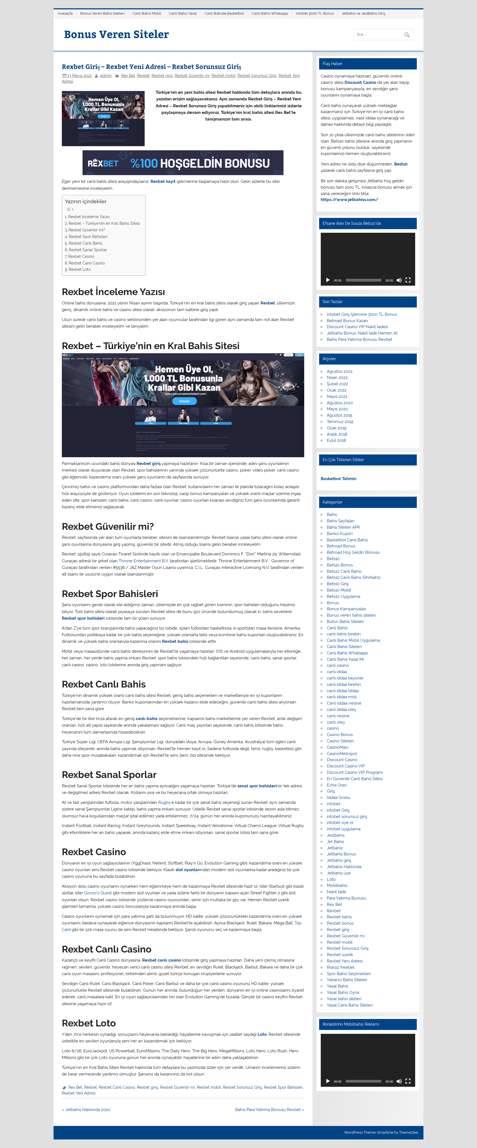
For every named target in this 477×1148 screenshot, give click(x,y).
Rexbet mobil (223, 75)
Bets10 (333, 558)
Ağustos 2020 (340, 402)
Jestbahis (335, 835)
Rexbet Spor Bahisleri (88, 236)
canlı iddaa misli (342, 696)
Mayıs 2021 (337, 396)
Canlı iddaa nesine (344, 703)
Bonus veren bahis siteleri (351, 615)
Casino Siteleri (340, 740)
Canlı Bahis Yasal (183, 13)
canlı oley (336, 722)
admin (106, 75)
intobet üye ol (340, 822)
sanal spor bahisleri (257, 785)
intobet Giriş (338, 810)
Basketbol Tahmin (338, 478)
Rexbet (143, 75)
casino (333, 728)
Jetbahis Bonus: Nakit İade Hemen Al (362, 333)
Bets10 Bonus (340, 565)
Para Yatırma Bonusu (346, 898)
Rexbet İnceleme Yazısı (89, 217)
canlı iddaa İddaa (343, 690)
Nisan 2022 (337, 377)
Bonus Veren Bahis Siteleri (102, 13)
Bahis (332, 514)
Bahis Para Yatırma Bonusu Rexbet (359, 339)
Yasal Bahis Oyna (343, 992)
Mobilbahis (337, 885)
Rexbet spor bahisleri (83, 618)
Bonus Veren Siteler (116, 34)
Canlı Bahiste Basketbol (224, 13)
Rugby (164, 802)
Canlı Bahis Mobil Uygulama (353, 640)
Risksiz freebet (340, 967)
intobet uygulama (344, 828)
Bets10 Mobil (339, 590)
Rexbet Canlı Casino (87, 263)
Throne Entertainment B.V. (144, 560)
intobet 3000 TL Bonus (315, 13)
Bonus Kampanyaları (346, 608)
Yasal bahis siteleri (344, 998)
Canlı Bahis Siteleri (344, 646)
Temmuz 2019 (340, 421)
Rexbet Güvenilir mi (192, 75)
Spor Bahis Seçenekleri (349, 973)
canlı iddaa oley (341, 709)
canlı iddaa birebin (344, 684)
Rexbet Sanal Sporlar (88, 250)
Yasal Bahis (337, 986)
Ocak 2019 (336, 428)
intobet (333, 803)
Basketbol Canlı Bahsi (347, 539)
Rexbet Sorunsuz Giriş (257, 75)
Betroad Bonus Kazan (347, 320)
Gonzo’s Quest (98, 892)
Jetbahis (335, 847)
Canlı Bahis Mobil (146, 13)
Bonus (333, 602)
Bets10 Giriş (338, 583)
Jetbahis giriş (339, 860)
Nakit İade (336, 891)
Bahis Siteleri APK (343, 527)
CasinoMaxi (337, 747)
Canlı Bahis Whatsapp (270, 13)
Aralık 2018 (337, 434)
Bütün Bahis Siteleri (345, 621)
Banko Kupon (340, 533)
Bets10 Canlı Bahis (344, 571)
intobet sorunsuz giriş (347, 816)
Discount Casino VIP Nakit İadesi (357, 326)
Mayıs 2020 (337, 408)
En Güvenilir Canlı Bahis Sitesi (355, 778)
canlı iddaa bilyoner (345, 678)
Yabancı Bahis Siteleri (347, 979)
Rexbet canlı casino (161, 960)
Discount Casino (342, 759)
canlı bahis (146, 718)
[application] (368, 259)
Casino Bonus (340, 734)
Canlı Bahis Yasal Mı (345, 659)
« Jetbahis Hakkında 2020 (86, 1109)
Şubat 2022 (337, 383)
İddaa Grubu (338, 797)
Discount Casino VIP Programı (355, 772)
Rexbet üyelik (340, 954)
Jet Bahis (335, 841)
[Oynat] (328, 280)
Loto (262, 1034)
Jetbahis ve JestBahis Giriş (363, 13)
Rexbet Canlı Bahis (85, 243)
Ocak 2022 (337, 390)
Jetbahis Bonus (341, 854)
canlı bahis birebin (344, 633)
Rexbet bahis (175, 641)
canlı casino (338, 665)
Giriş (331, 791)
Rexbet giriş (162, 75)
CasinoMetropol (342, 753)
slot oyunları (188, 869)
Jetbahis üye (339, 873)
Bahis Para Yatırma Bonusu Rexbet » (269, 1109)
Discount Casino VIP (346, 766)
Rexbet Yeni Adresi (79, 1093)
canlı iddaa (337, 671)
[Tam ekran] (408, 280)
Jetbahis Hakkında (344, 866)
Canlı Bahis (337, 627)
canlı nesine (338, 715)
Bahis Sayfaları (340, 520)
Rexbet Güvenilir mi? (86, 230)
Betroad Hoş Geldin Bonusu (353, 552)
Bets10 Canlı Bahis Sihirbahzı (353, 577)
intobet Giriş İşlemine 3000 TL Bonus (362, 314)
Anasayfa (65, 13)
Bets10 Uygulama (343, 596)
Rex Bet (128, 75)
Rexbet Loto (80, 269)
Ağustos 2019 (339, 415)
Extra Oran (337, 785)
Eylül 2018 (336, 440)
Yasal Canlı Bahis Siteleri (350, 1005)
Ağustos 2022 (340, 371)
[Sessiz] (399, 280)
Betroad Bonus (341, 546)
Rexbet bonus (340, 923)
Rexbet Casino (81, 256)
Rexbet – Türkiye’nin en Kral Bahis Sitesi (104, 223)
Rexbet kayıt (163, 181)
